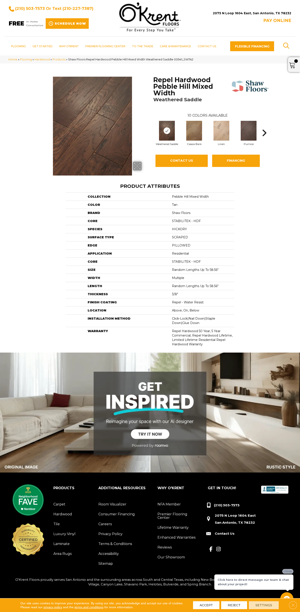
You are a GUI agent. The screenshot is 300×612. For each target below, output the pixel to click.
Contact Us (181, 161)
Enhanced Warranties (176, 537)
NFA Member (169, 504)
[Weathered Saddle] (167, 131)
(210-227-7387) (78, 8)
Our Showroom (171, 557)
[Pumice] (249, 131)
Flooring (26, 59)
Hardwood (42, 59)
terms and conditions (88, 607)
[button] (252, 46)
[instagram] (218, 549)
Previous (151, 126)
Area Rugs (62, 554)
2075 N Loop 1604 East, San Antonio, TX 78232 (252, 13)
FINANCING (236, 161)
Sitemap (105, 563)
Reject (234, 605)
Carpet (59, 504)
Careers (105, 524)
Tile (56, 524)
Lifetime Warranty (173, 527)
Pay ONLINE (277, 20)
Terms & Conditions (115, 544)
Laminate (61, 544)
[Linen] (221, 131)
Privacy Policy (110, 534)
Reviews (164, 547)
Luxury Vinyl (64, 534)
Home (12, 59)
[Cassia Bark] (194, 131)
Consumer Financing (116, 514)
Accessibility (108, 554)
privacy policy (52, 607)
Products (58, 59)
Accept (206, 605)
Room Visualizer (112, 504)
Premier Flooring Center (172, 516)
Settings (263, 605)
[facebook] (211, 549)
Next (264, 126)
